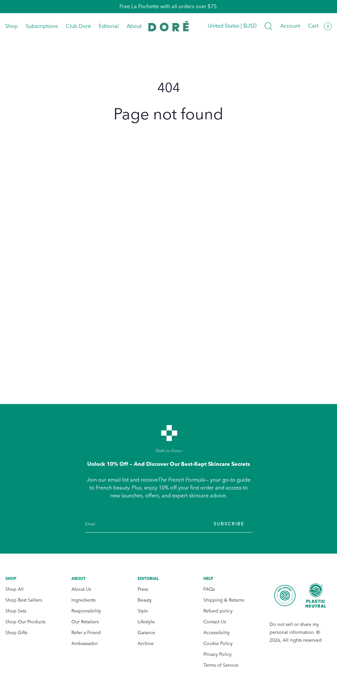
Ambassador (84, 643)
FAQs (209, 589)
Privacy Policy (217, 654)
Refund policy (218, 611)
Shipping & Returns (223, 600)
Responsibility (86, 611)
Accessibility (216, 633)
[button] (268, 26)
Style (143, 611)
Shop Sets (15, 611)
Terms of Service (220, 665)
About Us (81, 589)
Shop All (14, 589)
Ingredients (83, 600)
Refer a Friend (86, 633)
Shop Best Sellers (23, 600)
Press (143, 589)
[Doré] (168, 26)
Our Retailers (85, 622)
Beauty (145, 600)
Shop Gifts (16, 633)
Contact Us (214, 622)
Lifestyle (146, 622)
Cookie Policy (218, 643)
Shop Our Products (25, 622)
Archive (146, 643)
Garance (146, 633)
